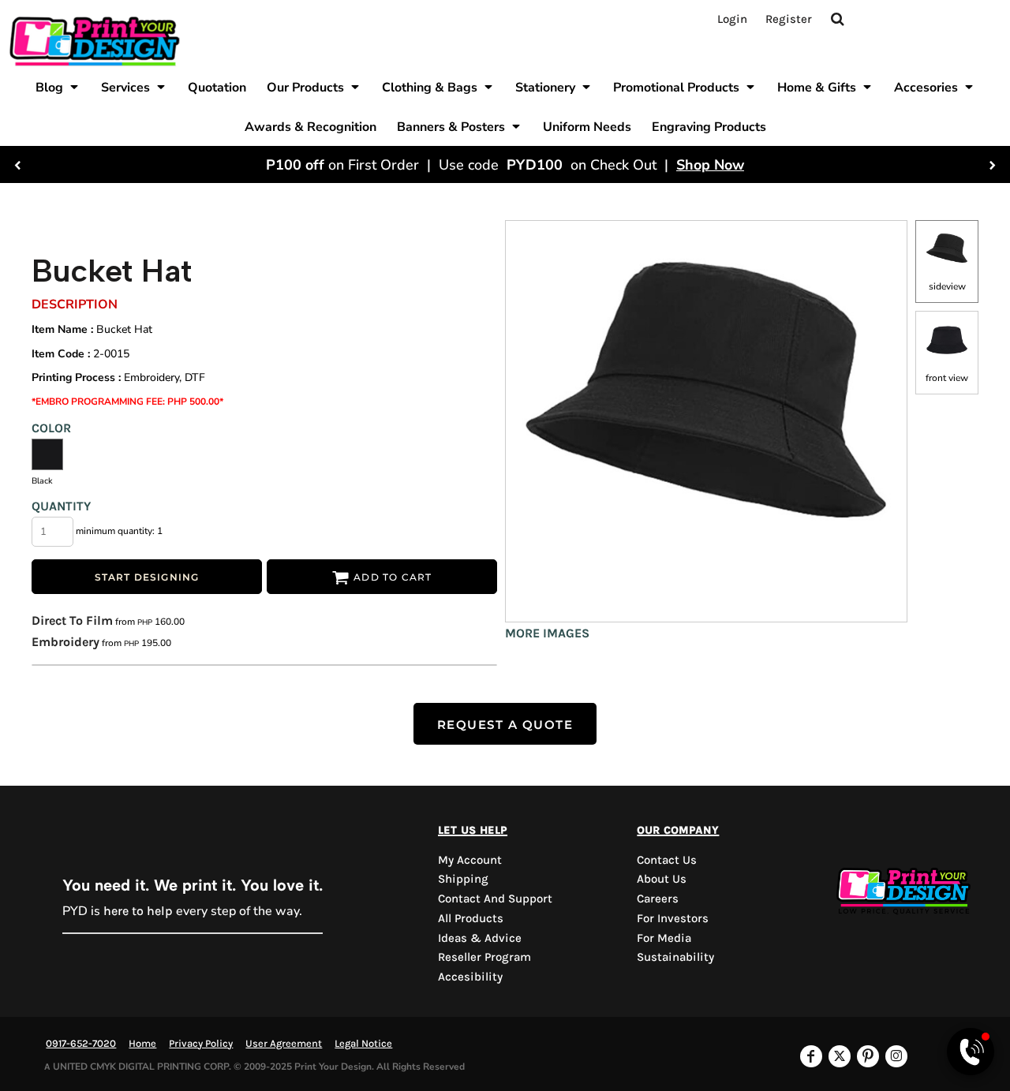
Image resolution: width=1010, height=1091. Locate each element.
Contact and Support (495, 898)
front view (947, 378)
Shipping (463, 879)
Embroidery (65, 641)
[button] (58, 86)
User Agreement (283, 1043)
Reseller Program (484, 957)
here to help (138, 910)
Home (142, 1043)
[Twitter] (840, 1056)
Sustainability (675, 957)
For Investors (673, 918)
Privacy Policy (201, 1043)
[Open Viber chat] (970, 1051)
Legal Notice (363, 1043)
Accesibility (470, 977)
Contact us (667, 860)
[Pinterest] (868, 1056)
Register (788, 19)
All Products (470, 918)
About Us (661, 879)
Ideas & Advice (480, 938)
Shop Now (710, 164)
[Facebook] (811, 1056)
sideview (947, 286)
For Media (664, 938)
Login (732, 19)
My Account (470, 860)
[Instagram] (896, 1056)
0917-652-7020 (81, 1043)
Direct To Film (72, 620)
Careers (658, 898)
